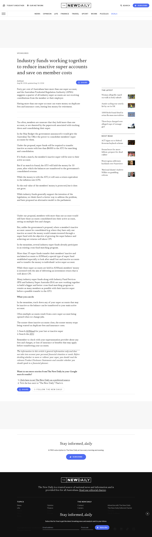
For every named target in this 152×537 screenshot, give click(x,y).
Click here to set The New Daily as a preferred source (45, 380)
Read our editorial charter (92, 490)
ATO (31, 334)
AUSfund (20, 81)
